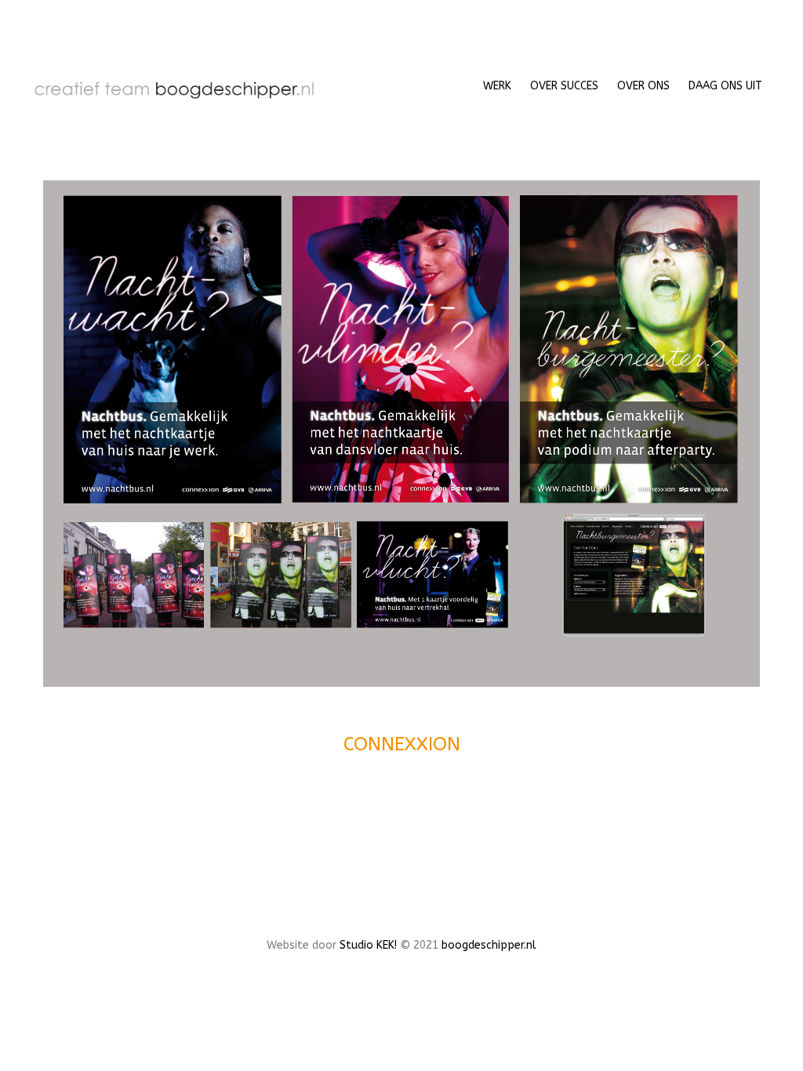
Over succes (564, 86)
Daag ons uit (725, 86)
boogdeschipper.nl (488, 945)
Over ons (643, 86)
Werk (497, 86)
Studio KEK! (368, 945)
